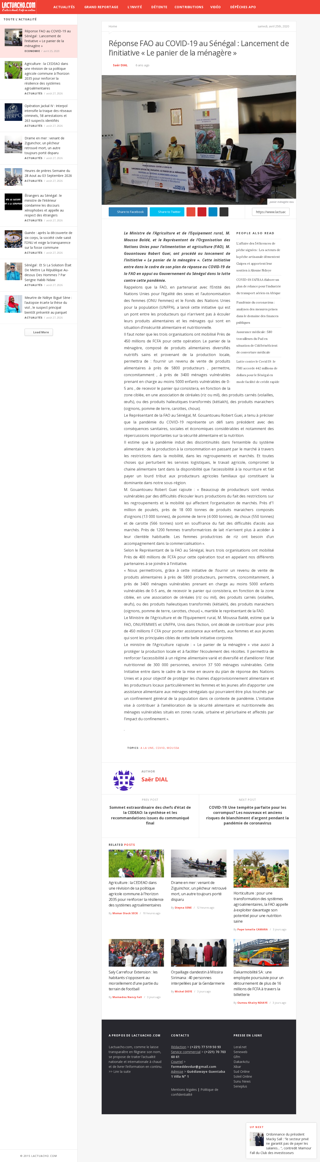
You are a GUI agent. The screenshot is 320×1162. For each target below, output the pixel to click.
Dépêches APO (243, 7)
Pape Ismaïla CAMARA (252, 929)
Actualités (64, 7)
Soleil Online (243, 1076)
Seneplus (240, 1086)
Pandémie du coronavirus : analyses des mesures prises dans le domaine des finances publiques (257, 313)
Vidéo (215, 7)
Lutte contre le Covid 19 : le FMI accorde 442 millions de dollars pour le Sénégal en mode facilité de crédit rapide (257, 372)
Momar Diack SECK (125, 913)
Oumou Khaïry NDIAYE (252, 1002)
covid (160, 748)
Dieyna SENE (183, 907)
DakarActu (241, 1061)
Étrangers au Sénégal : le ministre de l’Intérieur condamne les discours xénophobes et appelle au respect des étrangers (44, 205)
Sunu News (242, 1081)
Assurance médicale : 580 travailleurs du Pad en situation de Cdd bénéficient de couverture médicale (257, 342)
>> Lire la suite (120, 1071)
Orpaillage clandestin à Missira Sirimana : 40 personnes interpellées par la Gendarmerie (197, 977)
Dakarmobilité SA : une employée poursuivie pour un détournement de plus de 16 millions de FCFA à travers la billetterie (258, 983)
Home (113, 26)
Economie (32, 51)
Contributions (189, 7)
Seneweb (240, 1052)
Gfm (237, 1056)
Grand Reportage (101, 7)
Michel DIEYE (183, 991)
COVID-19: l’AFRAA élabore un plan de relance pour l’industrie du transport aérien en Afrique (258, 286)
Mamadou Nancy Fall (127, 997)
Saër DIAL (120, 65)
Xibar (237, 1066)
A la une (147, 748)
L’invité (135, 7)
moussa (173, 748)
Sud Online (242, 1071)
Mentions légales (184, 1089)
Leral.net (240, 1047)
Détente (159, 7)
